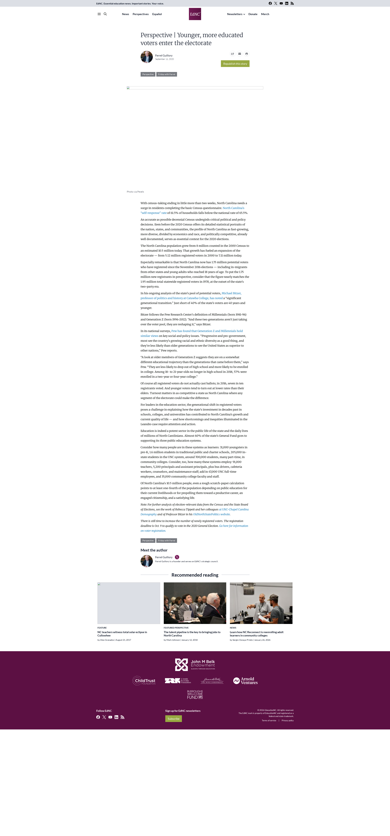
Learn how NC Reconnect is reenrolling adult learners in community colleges (257, 633)
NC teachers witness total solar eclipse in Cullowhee (122, 633)
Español (157, 14)
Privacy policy (288, 720)
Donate (252, 14)
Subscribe (173, 718)
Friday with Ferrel (166, 74)
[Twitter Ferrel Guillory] (177, 557)
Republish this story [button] (235, 63)
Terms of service (269, 720)
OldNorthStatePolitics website (211, 514)
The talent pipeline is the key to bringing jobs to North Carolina (192, 633)
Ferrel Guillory (163, 55)
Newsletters (234, 14)
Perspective (148, 74)
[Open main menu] (99, 14)
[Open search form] (105, 14)
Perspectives (141, 14)
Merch (265, 14)
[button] (240, 54)
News (125, 14)
